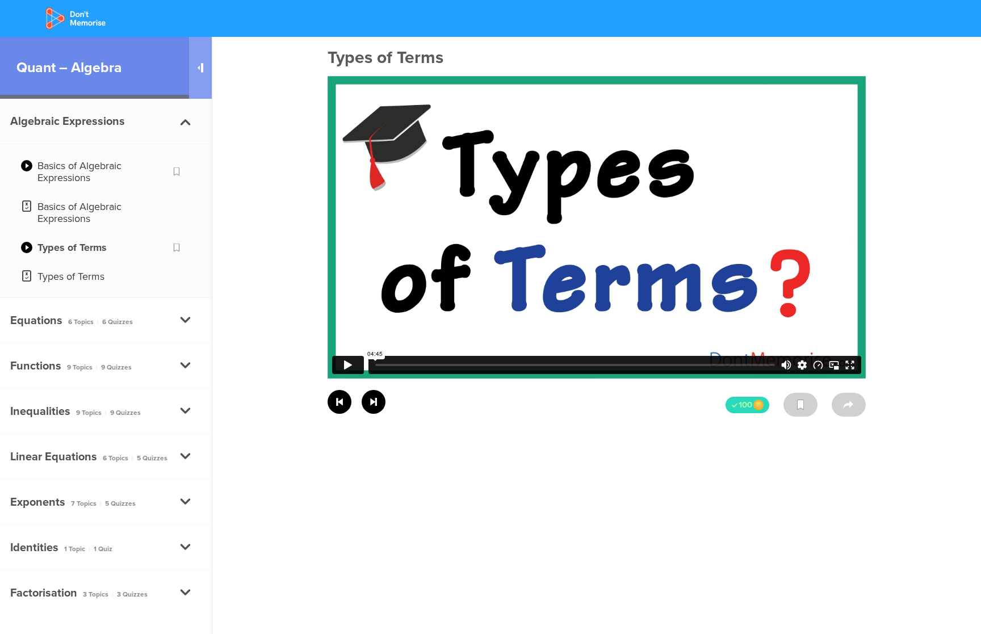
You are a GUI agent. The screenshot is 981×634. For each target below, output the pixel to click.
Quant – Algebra (69, 67)
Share (849, 405)
